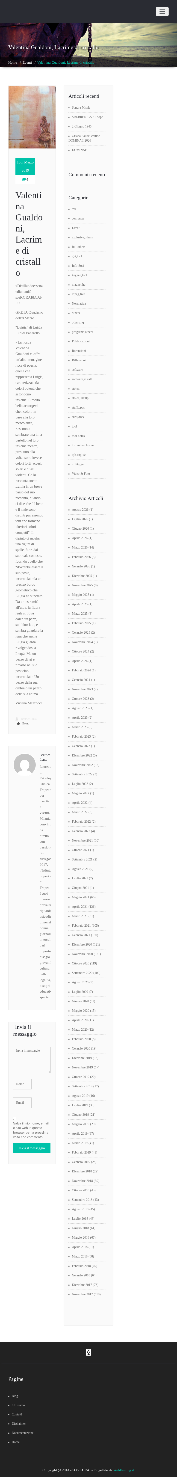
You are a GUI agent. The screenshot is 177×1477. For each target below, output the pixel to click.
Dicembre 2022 (82, 755)
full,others (78, 247)
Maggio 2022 (80, 793)
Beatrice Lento (28, 719)
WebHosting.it (123, 1470)
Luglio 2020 (80, 992)
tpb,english (79, 455)
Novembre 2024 (82, 642)
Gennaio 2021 (81, 935)
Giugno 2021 (80, 888)
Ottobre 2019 (80, 1077)
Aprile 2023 (80, 717)
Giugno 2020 (80, 1001)
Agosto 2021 (80, 869)
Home (12, 62)
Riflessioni (79, 360)
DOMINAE (79, 150)
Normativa (79, 303)
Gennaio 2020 (81, 1048)
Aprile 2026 (80, 538)
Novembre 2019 (82, 1067)
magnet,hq (79, 284)
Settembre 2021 (82, 859)
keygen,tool (79, 275)
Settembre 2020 (82, 973)
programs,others (82, 332)
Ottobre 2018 (80, 1190)
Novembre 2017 (82, 1294)
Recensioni (79, 351)
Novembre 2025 (82, 585)
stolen (76, 388)
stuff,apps (78, 407)
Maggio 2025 (80, 594)
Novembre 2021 (82, 840)
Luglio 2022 (80, 784)
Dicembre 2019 (82, 1058)
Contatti (17, 1414)
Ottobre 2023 (80, 698)
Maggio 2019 (80, 1124)
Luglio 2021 (80, 878)
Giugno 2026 (80, 528)
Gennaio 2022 (81, 831)
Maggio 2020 (80, 1010)
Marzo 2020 (80, 1029)
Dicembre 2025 (82, 576)
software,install (82, 379)
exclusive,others (82, 237)
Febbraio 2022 (81, 821)
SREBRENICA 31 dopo (87, 117)
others (76, 313)
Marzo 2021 (80, 916)
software (77, 369)
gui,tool (77, 256)
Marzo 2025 (80, 613)
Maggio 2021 (80, 897)
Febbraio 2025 (81, 623)
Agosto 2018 (80, 1209)
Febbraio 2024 (81, 670)
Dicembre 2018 (82, 1171)
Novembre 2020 (82, 954)
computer (78, 218)
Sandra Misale (81, 107)
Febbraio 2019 (81, 1152)
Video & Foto (81, 473)
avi (74, 209)
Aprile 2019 (80, 1133)
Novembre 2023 (82, 689)
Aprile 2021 (80, 906)
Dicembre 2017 (82, 1285)
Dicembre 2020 (82, 944)
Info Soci (78, 265)
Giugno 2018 (80, 1228)
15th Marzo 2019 (25, 166)
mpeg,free (78, 294)
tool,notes (78, 436)
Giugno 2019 (80, 1114)
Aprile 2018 (80, 1247)
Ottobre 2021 (80, 850)
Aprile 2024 (80, 661)
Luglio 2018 (80, 1218)
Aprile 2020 (80, 1020)
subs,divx (78, 417)
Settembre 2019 (82, 1086)
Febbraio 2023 (81, 736)
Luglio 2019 (80, 1105)
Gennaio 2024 (81, 680)
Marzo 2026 (80, 547)
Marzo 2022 (80, 812)
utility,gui (78, 464)
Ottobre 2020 (80, 963)
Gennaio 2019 (81, 1162)
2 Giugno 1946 (81, 126)
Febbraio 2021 (81, 925)
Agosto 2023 (80, 708)
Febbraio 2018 (81, 1266)
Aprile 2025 (80, 604)
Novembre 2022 (82, 765)
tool (74, 426)
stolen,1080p (80, 398)
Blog (15, 1396)
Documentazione (22, 1433)
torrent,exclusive (83, 445)
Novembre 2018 (82, 1181)
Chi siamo (18, 1405)
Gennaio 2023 (81, 746)
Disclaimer (19, 1423)
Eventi (27, 62)
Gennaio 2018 (81, 1275)
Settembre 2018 (82, 1199)
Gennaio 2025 (81, 632)
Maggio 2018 (80, 1237)
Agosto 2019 (80, 1095)
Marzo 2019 (80, 1143)
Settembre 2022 (82, 774)
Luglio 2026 (80, 519)
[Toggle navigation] (162, 11)
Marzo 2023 (80, 727)
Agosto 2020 (80, 982)
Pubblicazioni (81, 341)
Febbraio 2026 (81, 557)
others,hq (78, 322)
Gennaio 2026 (81, 566)
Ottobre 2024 (80, 651)
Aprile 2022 (80, 802)
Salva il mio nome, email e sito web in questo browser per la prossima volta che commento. (31, 1130)
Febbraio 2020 (81, 1039)
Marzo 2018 (80, 1256)
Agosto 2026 (80, 509)
